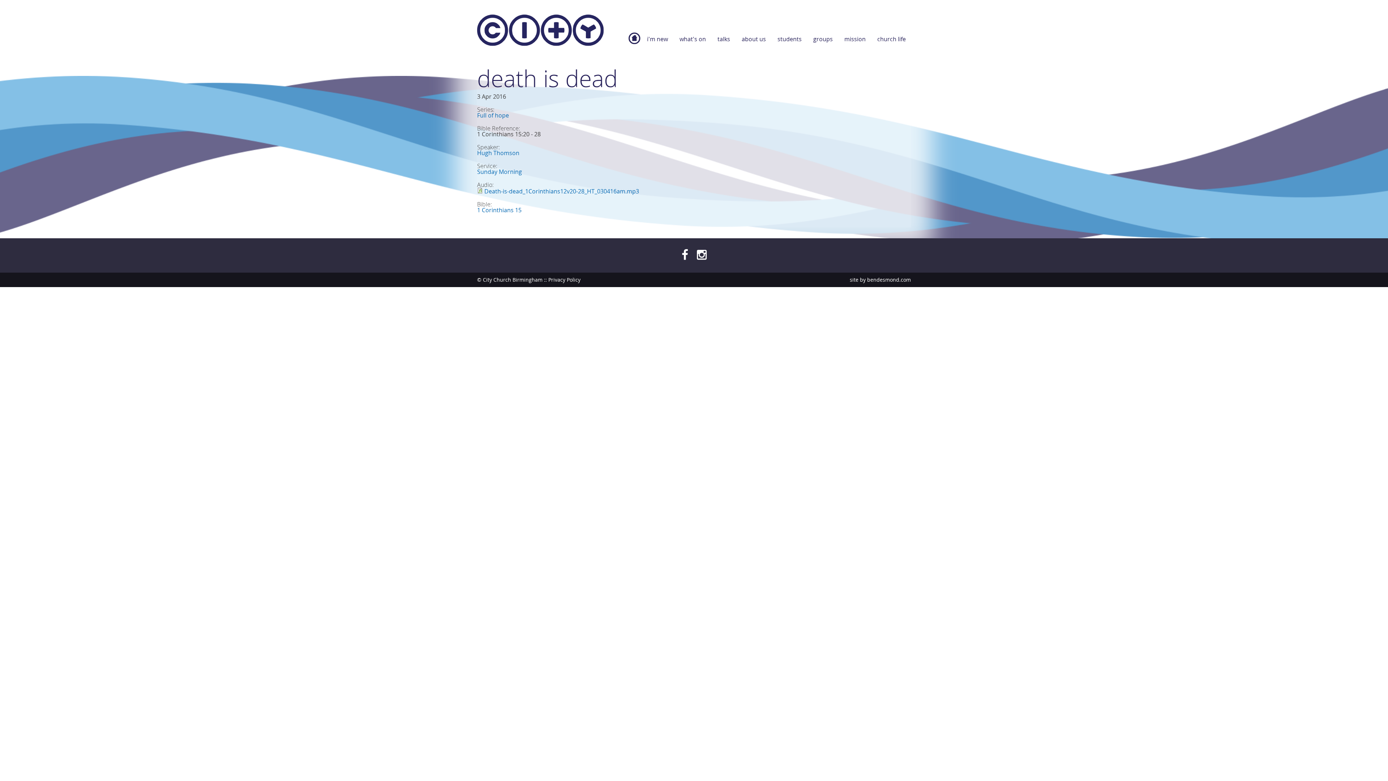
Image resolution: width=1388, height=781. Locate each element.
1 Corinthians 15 (499, 210)
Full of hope (493, 115)
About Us (754, 39)
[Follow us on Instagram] (702, 254)
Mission (855, 39)
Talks (723, 39)
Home (634, 42)
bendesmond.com (889, 279)
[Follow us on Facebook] (685, 254)
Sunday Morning (499, 172)
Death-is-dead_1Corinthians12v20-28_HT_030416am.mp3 (561, 191)
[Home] (540, 31)
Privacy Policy (564, 279)
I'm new (657, 39)
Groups (823, 39)
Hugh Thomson (498, 153)
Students (789, 39)
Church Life (891, 39)
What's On (693, 39)
